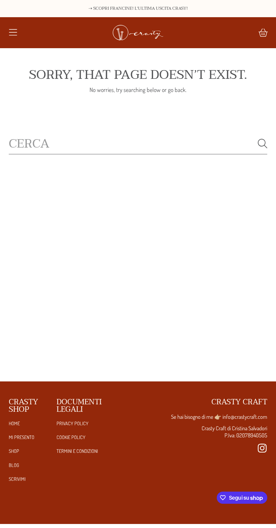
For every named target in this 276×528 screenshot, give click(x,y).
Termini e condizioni (77, 451)
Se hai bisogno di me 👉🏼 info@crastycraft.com (219, 416)
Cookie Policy (71, 437)
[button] (13, 33)
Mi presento (21, 437)
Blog (14, 465)
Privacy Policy (73, 423)
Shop (14, 451)
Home (14, 423)
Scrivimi (17, 479)
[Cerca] (262, 143)
